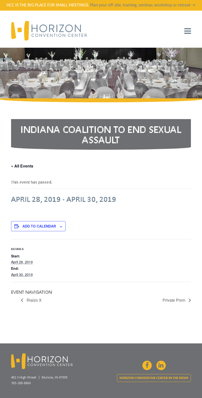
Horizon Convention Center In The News (153, 378)
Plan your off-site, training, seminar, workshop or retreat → (142, 5)
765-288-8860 (21, 383)
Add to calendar (39, 226)
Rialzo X (34, 300)
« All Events (22, 166)
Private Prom (174, 300)
